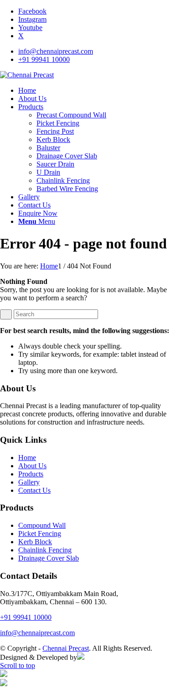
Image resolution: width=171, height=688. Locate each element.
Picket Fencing (39, 533)
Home (27, 457)
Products (30, 474)
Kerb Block (35, 542)
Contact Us (34, 490)
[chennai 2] (27, 75)
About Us (32, 466)
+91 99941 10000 (44, 59)
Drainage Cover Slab (48, 558)
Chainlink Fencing (45, 550)
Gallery (29, 482)
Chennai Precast (65, 648)
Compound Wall (42, 525)
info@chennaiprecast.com (55, 51)
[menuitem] (94, 51)
